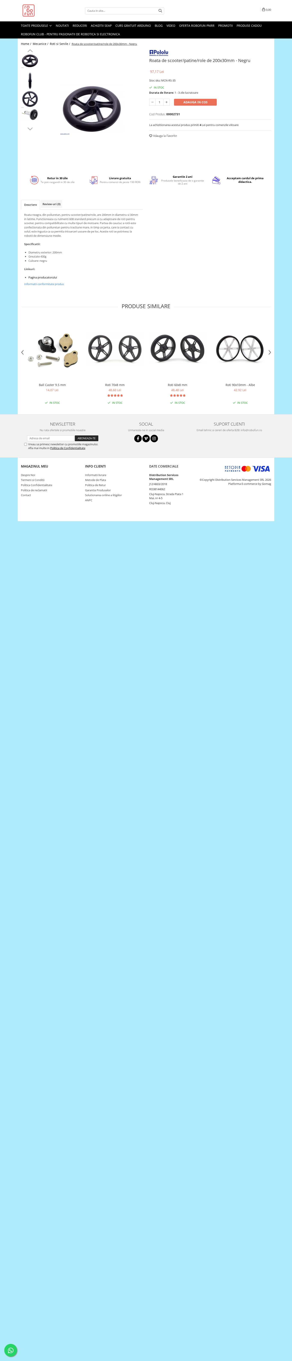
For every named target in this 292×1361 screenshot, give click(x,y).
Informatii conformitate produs (44, 284)
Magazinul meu (34, 466)
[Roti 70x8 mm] (115, 348)
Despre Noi (28, 475)
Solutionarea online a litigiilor (103, 495)
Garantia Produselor (98, 490)
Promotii (225, 26)
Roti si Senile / (60, 44)
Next (30, 128)
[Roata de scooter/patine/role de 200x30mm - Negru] (92, 109)
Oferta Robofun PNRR (196, 26)
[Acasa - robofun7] (42, 10)
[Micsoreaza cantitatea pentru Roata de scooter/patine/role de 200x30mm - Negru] (152, 102)
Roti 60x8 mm (177, 385)
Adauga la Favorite (164, 136)
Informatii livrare (95, 475)
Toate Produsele (35, 26)
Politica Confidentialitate (36, 485)
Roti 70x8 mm (115, 385)
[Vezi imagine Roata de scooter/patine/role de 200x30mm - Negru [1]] (30, 81)
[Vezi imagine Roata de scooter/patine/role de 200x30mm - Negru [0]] (30, 61)
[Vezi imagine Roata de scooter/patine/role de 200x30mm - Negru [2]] (30, 99)
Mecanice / (41, 44)
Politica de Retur (95, 485)
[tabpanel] (92, 109)
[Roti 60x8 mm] (177, 348)
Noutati (62, 26)
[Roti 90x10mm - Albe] (240, 348)
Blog (159, 26)
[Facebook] (138, 438)
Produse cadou (249, 26)
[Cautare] (160, 10)
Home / (26, 44)
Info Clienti (95, 466)
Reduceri (80, 26)
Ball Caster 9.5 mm (52, 385)
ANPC (88, 500)
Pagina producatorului (42, 277)
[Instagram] (154, 438)
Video (171, 26)
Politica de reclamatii (34, 490)
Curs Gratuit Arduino (133, 26)
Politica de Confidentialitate (67, 448)
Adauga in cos (195, 102)
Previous (30, 51)
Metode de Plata (95, 480)
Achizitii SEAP (101, 26)
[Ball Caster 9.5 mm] (52, 349)
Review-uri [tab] (51, 204)
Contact (26, 495)
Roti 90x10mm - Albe (240, 385)
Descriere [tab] (30, 205)
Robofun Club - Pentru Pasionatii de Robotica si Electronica (70, 34)
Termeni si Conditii (32, 480)
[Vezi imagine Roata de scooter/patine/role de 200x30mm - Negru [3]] (30, 114)
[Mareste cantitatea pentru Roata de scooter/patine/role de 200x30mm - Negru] (166, 102)
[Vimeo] (146, 438)
